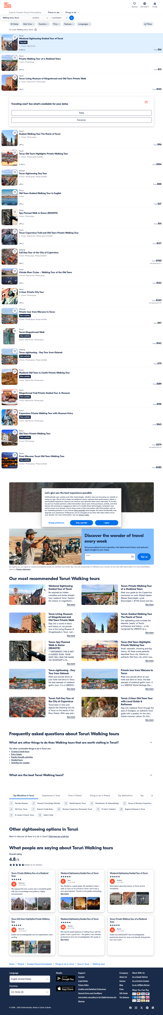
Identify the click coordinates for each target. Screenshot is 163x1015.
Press (121, 989)
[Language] (145, 4)
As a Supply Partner (140, 977)
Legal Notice (83, 981)
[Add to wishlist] (14, 37)
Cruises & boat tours (20, 751)
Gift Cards (123, 993)
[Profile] (155, 4)
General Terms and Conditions (90, 993)
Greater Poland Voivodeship (39, 964)
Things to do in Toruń (64, 964)
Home (11, 964)
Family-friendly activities (22, 757)
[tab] (23, 795)
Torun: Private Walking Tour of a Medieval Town (29, 874)
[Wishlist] (134, 4)
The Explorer (124, 997)
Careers (122, 981)
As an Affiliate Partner (141, 985)
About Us (123, 977)
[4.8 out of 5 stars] (16, 865)
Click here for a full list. (59, 836)
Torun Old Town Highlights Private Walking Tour (30, 920)
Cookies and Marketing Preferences (92, 989)
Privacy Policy (83, 985)
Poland (21, 964)
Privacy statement (23, 569)
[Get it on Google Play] (65, 978)
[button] (81, 43)
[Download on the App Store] (65, 988)
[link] (81, 43)
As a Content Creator (140, 981)
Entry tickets (16, 754)
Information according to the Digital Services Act (97, 997)
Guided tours (17, 760)
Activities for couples (20, 763)
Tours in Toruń (83, 964)
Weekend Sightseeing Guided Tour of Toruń (80, 873)
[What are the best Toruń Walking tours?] (151, 775)
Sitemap (81, 1001)
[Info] (35, 29)
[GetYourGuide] (7, 5)
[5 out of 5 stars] (32, 879)
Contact (81, 977)
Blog (121, 985)
